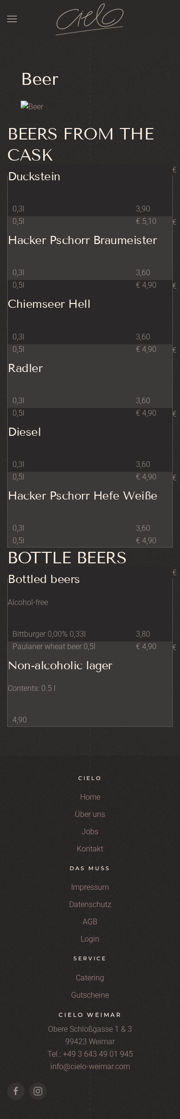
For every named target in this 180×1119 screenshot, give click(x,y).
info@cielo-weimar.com (90, 1066)
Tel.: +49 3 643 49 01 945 (90, 1054)
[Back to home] (90, 19)
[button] (12, 19)
